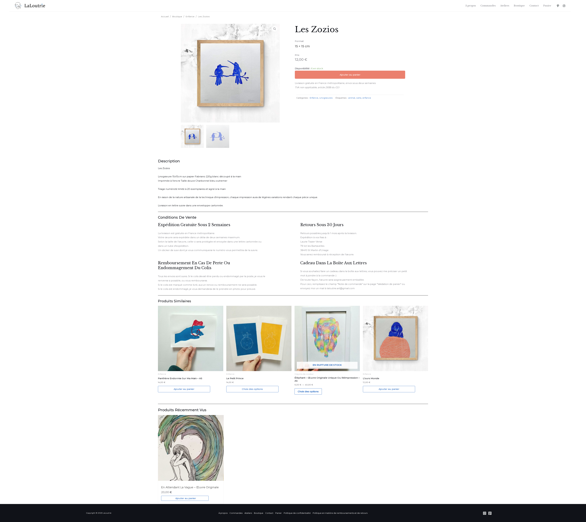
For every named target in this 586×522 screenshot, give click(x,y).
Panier (547, 5)
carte (358, 98)
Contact (534, 5)
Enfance (190, 16)
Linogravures (326, 98)
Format (299, 41)
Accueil (165, 16)
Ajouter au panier (350, 74)
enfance (366, 98)
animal (351, 98)
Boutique (519, 5)
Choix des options (252, 389)
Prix (297, 55)
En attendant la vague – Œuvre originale (190, 487)
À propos (470, 5)
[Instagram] (564, 5)
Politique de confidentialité (297, 513)
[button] (274, 29)
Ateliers (504, 5)
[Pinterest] (558, 5)
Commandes (488, 5)
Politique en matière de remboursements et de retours (340, 513)
